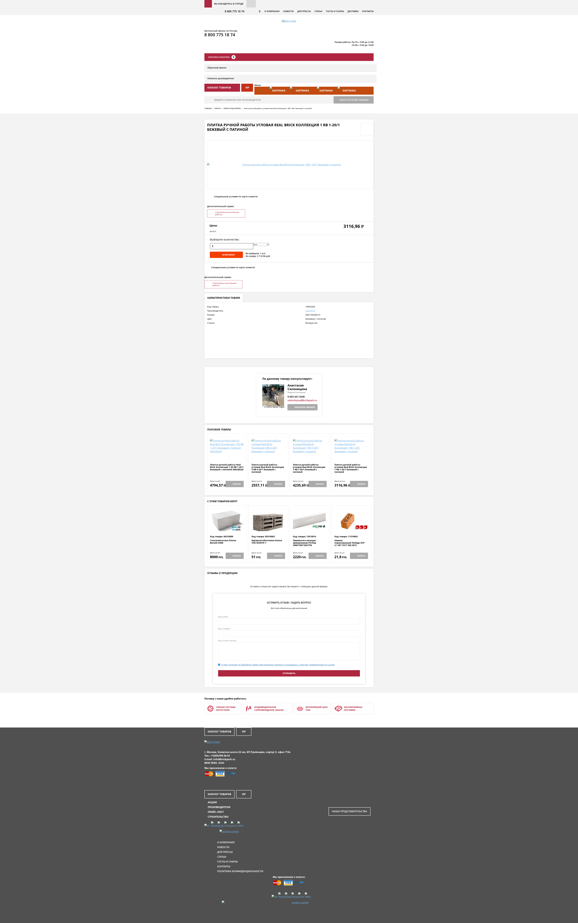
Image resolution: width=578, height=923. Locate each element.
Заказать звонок (304, 407)
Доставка (353, 11)
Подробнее (226, 456)
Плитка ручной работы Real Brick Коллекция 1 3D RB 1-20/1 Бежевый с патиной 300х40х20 (227, 467)
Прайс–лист (216, 812)
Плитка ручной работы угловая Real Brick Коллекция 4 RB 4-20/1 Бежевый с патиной (268, 468)
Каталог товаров (219, 731)
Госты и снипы (335, 11)
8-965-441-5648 (296, 396)
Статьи (318, 11)
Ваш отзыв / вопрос (227, 640)
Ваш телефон (224, 628)
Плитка (217, 108)
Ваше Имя (223, 616)
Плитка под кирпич (232, 108)
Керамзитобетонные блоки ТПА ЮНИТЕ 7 (267, 541)
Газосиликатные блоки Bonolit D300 (223, 541)
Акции (212, 802)
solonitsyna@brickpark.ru (302, 400)
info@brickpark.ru (224, 759)
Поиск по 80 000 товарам (353, 99)
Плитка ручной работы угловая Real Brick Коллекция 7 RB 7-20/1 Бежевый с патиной (309, 468)
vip (247, 87)
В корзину (228, 254)
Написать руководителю (220, 78)
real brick (310, 310)
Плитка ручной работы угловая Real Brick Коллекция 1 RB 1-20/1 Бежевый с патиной (350, 468)
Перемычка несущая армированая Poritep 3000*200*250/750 (304, 542)
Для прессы (304, 11)
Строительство (218, 816)
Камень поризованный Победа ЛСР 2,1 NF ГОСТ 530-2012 (349, 542)
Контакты (368, 11)
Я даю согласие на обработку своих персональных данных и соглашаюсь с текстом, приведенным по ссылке (278, 664)
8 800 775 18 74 (234, 11)
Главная (208, 108)
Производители (219, 807)
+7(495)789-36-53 (220, 755)
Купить (237, 484)
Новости (288, 11)
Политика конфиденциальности (240, 871)
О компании (272, 11)
